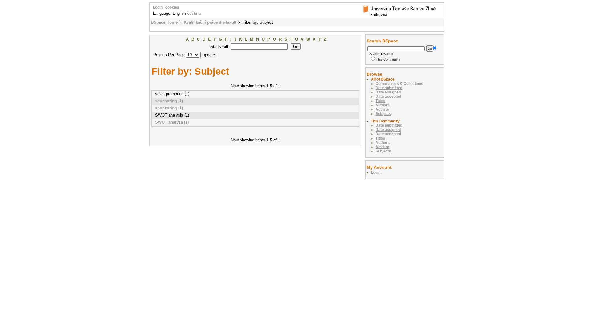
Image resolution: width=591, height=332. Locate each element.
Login (158, 7)
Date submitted (389, 88)
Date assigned (388, 92)
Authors (383, 105)
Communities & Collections (399, 83)
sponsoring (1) (169, 101)
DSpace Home (164, 22)
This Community (388, 59)
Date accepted (388, 96)
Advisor (382, 109)
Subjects (383, 114)
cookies (172, 7)
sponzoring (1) (169, 108)
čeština (194, 13)
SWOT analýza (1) (172, 122)
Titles (380, 101)
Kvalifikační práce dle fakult (210, 22)
